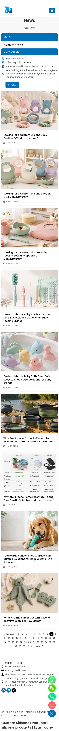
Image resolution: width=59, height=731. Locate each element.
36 (54, 642)
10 (55, 634)
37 (16, 646)
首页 (26, 28)
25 (9, 642)
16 (25, 638)
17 (29, 638)
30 (29, 642)
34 (46, 642)
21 (46, 638)
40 (28, 646)
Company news (13, 44)
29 (25, 642)
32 (38, 642)
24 (5, 642)
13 (13, 638)
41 (32, 646)
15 (21, 638)
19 (38, 638)
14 (17, 638)
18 (34, 638)
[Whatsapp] (52, 679)
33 (42, 642)
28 (21, 642)
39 (24, 646)
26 (13, 642)
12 (9, 638)
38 (20, 646)
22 (50, 638)
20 (42, 638)
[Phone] (52, 696)
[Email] (52, 705)
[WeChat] (52, 688)
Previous (10, 634)
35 (50, 642)
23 (54, 638)
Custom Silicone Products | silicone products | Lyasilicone (27, 725)
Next (38, 646)
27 (17, 642)
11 (4, 638)
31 (34, 642)
